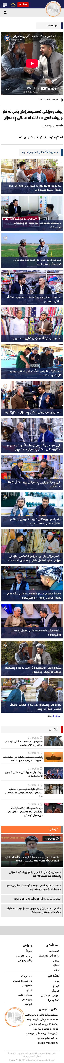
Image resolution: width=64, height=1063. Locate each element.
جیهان (56, 960)
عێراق (56, 965)
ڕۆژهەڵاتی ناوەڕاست (49, 956)
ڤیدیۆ (56, 986)
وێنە (57, 982)
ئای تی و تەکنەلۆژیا (22, 981)
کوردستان (54, 951)
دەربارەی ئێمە (25, 995)
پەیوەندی (27, 1000)
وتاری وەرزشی (25, 960)
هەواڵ (28, 951)
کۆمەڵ (55, 991)
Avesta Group (48, 1060)
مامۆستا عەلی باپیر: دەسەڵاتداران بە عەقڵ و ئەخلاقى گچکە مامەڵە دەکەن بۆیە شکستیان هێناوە (32, 859)
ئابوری (56, 970)
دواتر (57, 716)
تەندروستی (26, 986)
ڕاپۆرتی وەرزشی (24, 956)
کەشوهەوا (53, 1000)
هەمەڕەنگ (26, 976)
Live (23, 5)
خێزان (29, 990)
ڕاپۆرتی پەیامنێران (50, 996)
